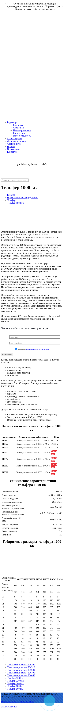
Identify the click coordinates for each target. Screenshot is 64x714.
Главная (11, 195)
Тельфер (11, 200)
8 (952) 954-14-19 (32, 169)
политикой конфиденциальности (37, 349)
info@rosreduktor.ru (32, 175)
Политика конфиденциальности (17, 701)
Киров (31, 158)
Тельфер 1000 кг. (15, 203)
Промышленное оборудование (22, 197)
